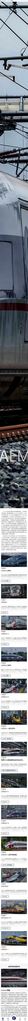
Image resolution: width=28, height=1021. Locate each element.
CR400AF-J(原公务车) (8, 728)
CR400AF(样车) (6, 571)
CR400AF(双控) (6, 665)
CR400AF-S (5, 801)
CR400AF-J (4, 959)
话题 (25, 1020)
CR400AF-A (4, 644)
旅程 (20, 1020)
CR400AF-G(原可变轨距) (9, 855)
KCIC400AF (4, 896)
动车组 (3, 1020)
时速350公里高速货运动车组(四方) (12, 760)
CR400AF (4, 612)
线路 (8, 1020)
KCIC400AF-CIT (6, 918)
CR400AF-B (4, 707)
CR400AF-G (4, 833)
